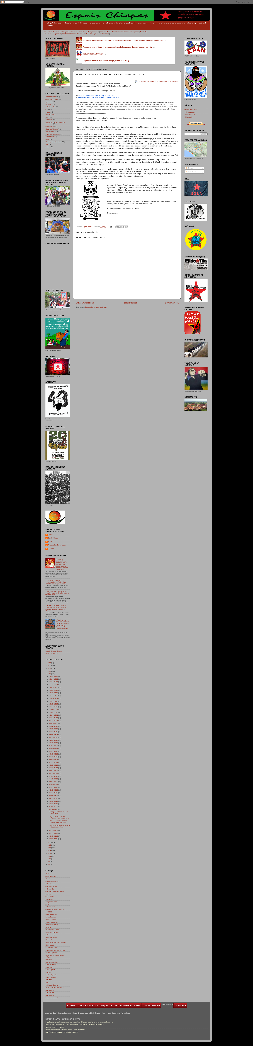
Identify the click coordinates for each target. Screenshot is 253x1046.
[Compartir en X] (121, 227)
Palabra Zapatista (51, 953)
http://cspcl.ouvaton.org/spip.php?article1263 (96, 95)
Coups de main (151, 1005)
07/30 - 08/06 (53, 737)
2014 (49, 848)
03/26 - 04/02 (53, 787)
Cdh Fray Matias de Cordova (54, 891)
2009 (49, 861)
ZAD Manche (49, 992)
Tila (46, 144)
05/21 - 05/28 (53, 765)
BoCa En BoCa (50, 107)
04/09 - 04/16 (53, 781)
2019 (49, 668)
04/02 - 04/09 (53, 784)
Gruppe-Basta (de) (51, 922)
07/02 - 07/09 (53, 748)
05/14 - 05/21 (53, 768)
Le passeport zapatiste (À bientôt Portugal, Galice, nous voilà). (65, 1029)
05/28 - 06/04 (53, 762)
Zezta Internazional (51, 998)
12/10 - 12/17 (53, 684)
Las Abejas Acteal (51, 937)
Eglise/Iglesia (49, 114)
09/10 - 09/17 (53, 720)
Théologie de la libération (53, 142)
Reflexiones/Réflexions (52, 134)
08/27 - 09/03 (53, 726)
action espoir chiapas (52, 99)
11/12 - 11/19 (53, 695)
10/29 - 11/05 (53, 701)
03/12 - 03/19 (53, 793)
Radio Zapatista (50, 970)
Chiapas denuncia (51, 902)
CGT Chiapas (49, 896)
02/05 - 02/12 (53, 806)
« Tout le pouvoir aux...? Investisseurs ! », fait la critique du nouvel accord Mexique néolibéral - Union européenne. (63, 624)
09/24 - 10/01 (53, 715)
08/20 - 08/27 (53, 729)
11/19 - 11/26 (53, 693)
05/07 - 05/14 (53, 770)
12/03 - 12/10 (53, 687)
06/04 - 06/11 (53, 759)
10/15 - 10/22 (53, 707)
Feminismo (48, 119)
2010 (49, 859)
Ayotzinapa (49, 102)
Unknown (51, 548)
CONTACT (180, 1005)
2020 (49, 665)
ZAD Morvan (49, 995)
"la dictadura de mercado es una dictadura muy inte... (59, 826)
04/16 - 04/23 (53, 779)
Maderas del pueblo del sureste (55, 942)
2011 (49, 856)
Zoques (47, 147)
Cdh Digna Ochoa (51, 886)
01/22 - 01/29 (53, 830)
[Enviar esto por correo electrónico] (116, 227)
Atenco (47, 879)
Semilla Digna (49, 136)
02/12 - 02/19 (53, 804)
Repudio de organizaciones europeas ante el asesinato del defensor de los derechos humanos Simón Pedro (62, 564)
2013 (49, 850)
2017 (49, 674)
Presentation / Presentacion (57, 545)
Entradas (190, 168)
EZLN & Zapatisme (121, 1005)
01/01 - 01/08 (53, 839)
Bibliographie (188, 117)
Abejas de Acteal (50, 97)
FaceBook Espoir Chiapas (53, 651)
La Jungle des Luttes (52, 930)
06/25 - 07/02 (53, 751)
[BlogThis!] (119, 227)
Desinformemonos (51, 914)
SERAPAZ (48, 980)
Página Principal (130, 303)
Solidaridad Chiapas (51, 985)
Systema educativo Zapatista (54, 987)
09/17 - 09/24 (53, 718)
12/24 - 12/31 (53, 679)
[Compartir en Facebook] (124, 227)
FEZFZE (51, 541)
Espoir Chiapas (88, 226)
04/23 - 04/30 (53, 776)
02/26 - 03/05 (53, 798)
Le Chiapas (101, 1005)
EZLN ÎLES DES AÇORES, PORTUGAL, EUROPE (61, 1032)
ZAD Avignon (49, 990)
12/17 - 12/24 (53, 682)
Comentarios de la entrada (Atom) (96, 307)
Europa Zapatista (50, 919)
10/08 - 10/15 (53, 709)
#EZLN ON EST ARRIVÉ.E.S (54, 1027)
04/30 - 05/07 (53, 773)
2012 (49, 853)
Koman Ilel (48, 927)
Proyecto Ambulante (51, 962)
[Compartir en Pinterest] (126, 227)
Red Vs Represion (51, 975)
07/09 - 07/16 (53, 745)
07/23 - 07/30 (53, 740)
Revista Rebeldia (50, 977)
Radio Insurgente (50, 964)
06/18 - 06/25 (53, 754)
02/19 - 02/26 (53, 801)
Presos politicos (50, 131)
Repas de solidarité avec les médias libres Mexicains (58, 821)
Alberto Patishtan (50, 876)
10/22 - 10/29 (53, 704)
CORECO (48, 912)
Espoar (50, 534)
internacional (49, 126)
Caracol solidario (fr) (52, 881)
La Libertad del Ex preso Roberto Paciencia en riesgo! (59, 817)
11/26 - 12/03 (53, 690)
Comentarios (191, 172)
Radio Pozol (49, 967)
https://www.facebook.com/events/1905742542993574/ (99, 98)
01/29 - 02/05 (53, 809)
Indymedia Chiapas (51, 924)
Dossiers (48, 112)
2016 (49, 842)
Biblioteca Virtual (189, 114)
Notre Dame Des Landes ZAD (55, 950)
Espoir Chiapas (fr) (51, 653)
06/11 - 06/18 (53, 757)
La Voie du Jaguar (51, 935)
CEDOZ (48, 894)
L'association (85, 1005)
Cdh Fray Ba (49, 889)
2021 (49, 663)
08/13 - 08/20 (53, 732)
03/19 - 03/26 (53, 790)
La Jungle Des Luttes (52, 932)
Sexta (47, 139)
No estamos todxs (51, 947)
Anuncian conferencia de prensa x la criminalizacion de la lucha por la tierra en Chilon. (57, 593)
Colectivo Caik (50, 907)
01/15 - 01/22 (53, 833)
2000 (49, 864)
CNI (46, 109)
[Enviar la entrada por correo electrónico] (111, 226)
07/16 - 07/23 (53, 743)
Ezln (46, 117)
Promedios (48, 959)
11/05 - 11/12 (53, 698)
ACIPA (47, 873)
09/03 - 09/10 (53, 723)
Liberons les (49, 940)
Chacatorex (49, 899)
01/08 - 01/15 (53, 836)
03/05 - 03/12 (53, 795)
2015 (49, 845)
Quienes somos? (189, 112)
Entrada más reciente (85, 303)
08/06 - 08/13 (53, 734)
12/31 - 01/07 (53, 676)
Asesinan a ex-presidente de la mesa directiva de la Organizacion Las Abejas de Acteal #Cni (74, 1024)
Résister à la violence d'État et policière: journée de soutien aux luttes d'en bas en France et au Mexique (56, 608)
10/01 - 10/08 (53, 712)
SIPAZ (47, 982)
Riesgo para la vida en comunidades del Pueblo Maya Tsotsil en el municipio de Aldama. (56, 582)
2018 (49, 671)
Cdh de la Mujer (50, 884)
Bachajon (48, 104)
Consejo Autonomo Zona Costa (55, 909)
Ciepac (47, 904)
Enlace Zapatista (50, 917)
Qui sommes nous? (190, 109)
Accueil (71, 1005)
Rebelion (48, 972)
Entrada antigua (172, 303)
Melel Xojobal (49, 945)
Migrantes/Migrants (51, 129)
